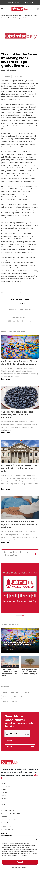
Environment (15, 692)
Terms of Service (7, 829)
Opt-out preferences (19, 867)
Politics (15, 697)
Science (26, 692)
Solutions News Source (20, 299)
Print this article (20, 303)
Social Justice (17, 15)
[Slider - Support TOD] (21, 615)
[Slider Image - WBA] (19, 615)
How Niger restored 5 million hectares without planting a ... (29, 672)
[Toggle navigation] (2, 9)
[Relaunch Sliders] (23, 615)
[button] (37, 839)
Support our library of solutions (16, 554)
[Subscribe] (17, 615)
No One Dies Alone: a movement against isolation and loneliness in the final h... (19, 524)
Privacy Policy (6, 826)
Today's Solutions (7, 810)
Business (9, 15)
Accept (20, 862)
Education (6, 76)
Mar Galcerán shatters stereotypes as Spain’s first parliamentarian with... (19, 468)
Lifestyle (14, 701)
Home (3, 15)
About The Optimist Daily (10, 820)
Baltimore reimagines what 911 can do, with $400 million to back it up (19, 362)
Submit (32, 746)
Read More (5, 379)
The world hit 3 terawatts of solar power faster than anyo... (9, 673)
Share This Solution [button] (9, 70)
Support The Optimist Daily (10, 813)
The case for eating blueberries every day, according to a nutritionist (17, 414)
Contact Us (5, 823)
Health (5, 701)
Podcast (4, 817)
